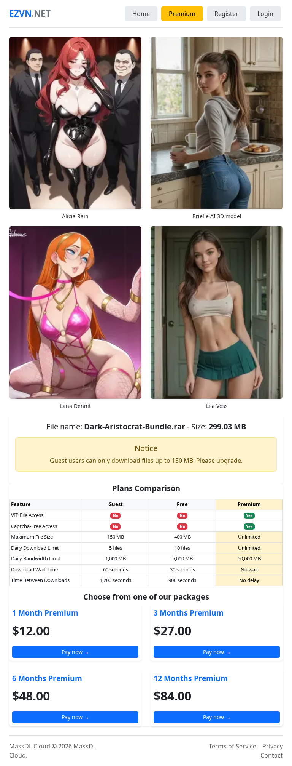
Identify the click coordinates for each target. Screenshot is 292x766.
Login (265, 14)
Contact (271, 755)
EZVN (30, 13)
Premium (182, 14)
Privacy (272, 746)
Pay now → (75, 652)
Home (141, 14)
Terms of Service (232, 746)
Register (226, 14)
